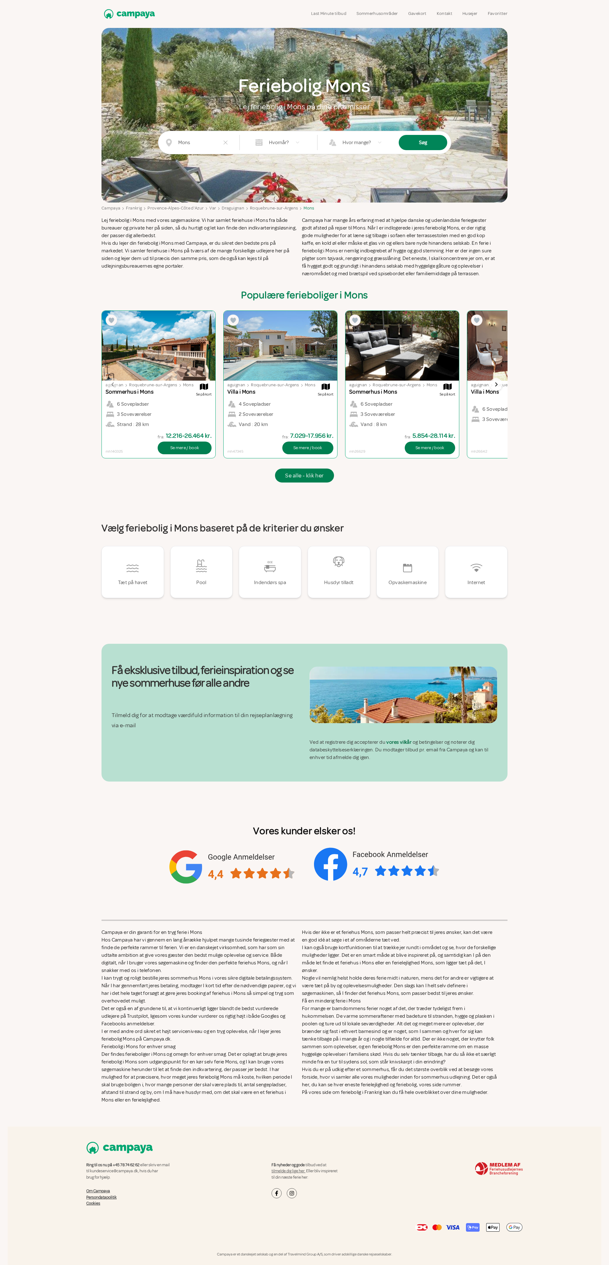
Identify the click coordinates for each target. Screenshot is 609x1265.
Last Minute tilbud (328, 13)
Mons (309, 208)
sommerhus (375, 1069)
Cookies (93, 1203)
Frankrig (134, 208)
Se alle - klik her (304, 475)
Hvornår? (279, 142)
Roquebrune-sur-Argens (274, 208)
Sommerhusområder (377, 13)
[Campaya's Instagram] (292, 1193)
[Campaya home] (128, 13)
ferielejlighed (375, 1085)
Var (212, 208)
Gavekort (417, 13)
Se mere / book (184, 447)
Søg (423, 142)
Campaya (111, 208)
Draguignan (233, 208)
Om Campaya (98, 1191)
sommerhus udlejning (445, 1077)
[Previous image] (113, 384)
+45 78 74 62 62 (126, 1165)
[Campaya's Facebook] (277, 1193)
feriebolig (406, 1085)
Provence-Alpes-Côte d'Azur (175, 208)
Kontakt (444, 13)
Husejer (469, 13)
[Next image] (496, 384)
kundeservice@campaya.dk (114, 1171)
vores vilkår (398, 742)
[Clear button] (225, 142)
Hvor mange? (357, 142)
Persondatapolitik (101, 1197)
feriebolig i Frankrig (361, 1092)
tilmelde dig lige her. (288, 1171)
